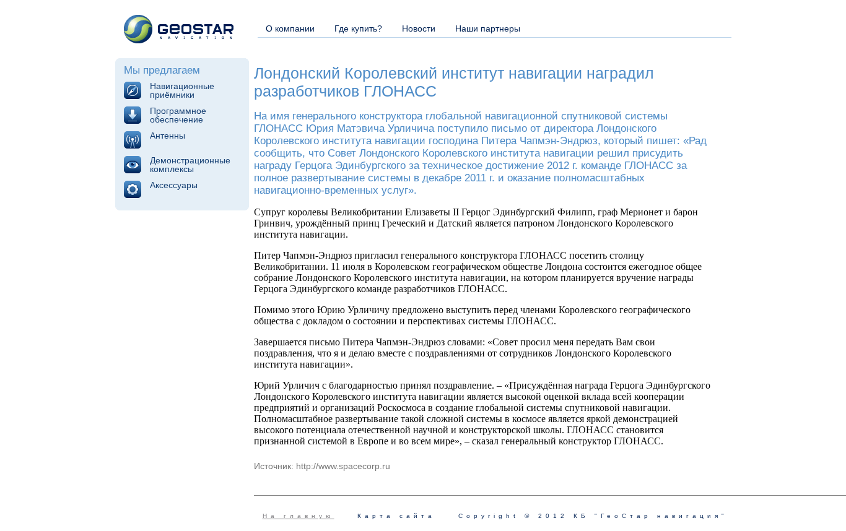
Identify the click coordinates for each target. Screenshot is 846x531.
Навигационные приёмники (182, 90)
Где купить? (358, 28)
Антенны (167, 135)
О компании (290, 28)
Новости (418, 28)
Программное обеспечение (178, 115)
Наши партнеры (487, 28)
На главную (298, 515)
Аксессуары (174, 185)
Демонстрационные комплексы (190, 164)
